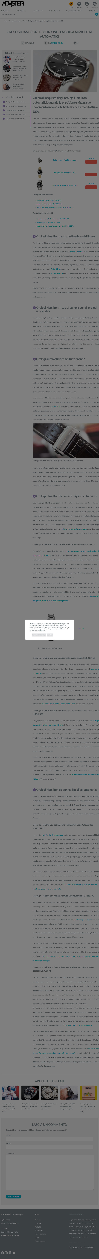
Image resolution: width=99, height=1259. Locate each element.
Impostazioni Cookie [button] (38, 635)
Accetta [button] (50, 635)
